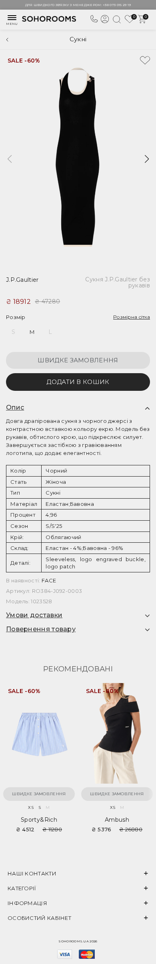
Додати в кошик (77, 382)
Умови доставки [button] (34, 615)
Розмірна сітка (131, 317)
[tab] (78, 407)
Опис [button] (15, 407)
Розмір (16, 317)
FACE (49, 580)
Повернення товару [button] (41, 629)
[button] (146, 159)
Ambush (117, 819)
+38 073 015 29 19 (117, 5)
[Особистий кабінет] (105, 22)
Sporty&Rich (39, 819)
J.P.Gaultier (22, 279)
